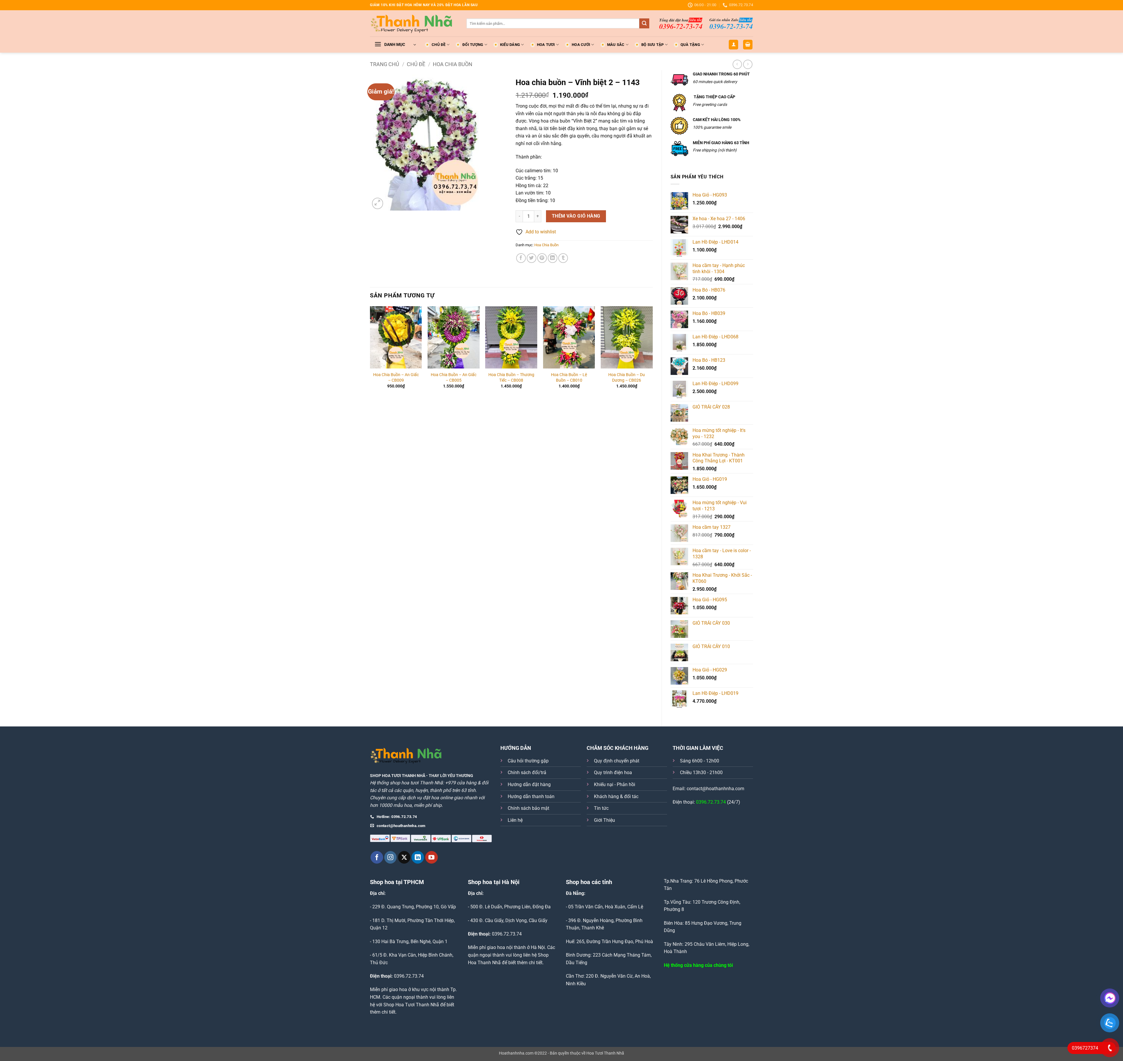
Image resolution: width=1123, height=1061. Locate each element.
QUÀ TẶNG (690, 44)
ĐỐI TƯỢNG (472, 44)
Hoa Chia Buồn (452, 64)
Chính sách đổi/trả (527, 772)
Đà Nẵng (575, 893)
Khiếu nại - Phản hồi (614, 784)
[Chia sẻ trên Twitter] (531, 258)
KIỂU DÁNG (510, 44)
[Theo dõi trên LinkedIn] (417, 857)
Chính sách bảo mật (528, 808)
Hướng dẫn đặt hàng (529, 784)
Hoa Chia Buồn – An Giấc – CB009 (396, 377)
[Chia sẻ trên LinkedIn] (552, 258)
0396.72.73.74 (711, 802)
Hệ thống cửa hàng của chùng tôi (698, 965)
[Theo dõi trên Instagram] (390, 857)
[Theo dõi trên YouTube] (431, 857)
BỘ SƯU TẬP (652, 44)
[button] (395, 44)
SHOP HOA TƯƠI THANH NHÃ (397, 775)
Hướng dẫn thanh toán (531, 796)
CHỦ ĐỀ (439, 44)
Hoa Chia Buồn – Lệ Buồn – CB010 (569, 377)
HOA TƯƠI (546, 44)
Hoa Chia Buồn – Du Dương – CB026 (626, 377)
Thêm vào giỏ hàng (576, 216)
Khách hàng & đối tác (616, 796)
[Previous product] (747, 64)
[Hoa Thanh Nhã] (414, 23)
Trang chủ (384, 64)
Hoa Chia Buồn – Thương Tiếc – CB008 (511, 377)
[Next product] (737, 64)
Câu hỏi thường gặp (528, 761)
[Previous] (370, 355)
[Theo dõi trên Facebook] (377, 857)
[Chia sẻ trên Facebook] (521, 258)
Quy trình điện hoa (613, 772)
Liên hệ (515, 820)
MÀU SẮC (616, 44)
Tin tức (601, 808)
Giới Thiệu (604, 820)
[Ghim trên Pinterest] (542, 258)
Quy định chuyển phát (616, 761)
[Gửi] (644, 23)
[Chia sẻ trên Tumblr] (563, 258)
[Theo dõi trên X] (404, 857)
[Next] (652, 355)
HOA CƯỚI (581, 44)
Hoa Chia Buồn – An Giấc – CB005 (453, 377)
